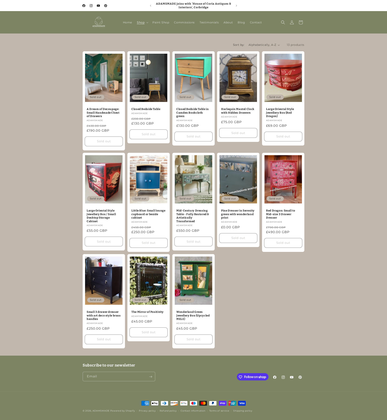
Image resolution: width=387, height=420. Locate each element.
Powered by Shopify (122, 410)
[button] (142, 22)
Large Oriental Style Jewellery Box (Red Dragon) (280, 112)
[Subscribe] (150, 376)
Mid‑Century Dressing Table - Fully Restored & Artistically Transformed (192, 216)
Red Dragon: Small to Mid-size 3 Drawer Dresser (280, 214)
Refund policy (168, 410)
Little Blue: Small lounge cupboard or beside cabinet (148, 214)
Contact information (193, 410)
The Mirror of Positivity (147, 312)
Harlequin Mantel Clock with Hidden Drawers (237, 110)
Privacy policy (147, 410)
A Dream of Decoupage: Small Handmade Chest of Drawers (103, 112)
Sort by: (238, 45)
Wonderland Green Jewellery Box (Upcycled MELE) (193, 315)
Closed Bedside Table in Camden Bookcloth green (192, 112)
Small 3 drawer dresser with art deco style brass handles (104, 315)
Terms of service (219, 410)
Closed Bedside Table (145, 109)
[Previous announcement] (150, 5)
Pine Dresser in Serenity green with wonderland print (238, 214)
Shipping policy (242, 410)
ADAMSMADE (101, 410)
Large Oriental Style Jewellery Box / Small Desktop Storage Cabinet (101, 216)
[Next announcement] (236, 5)
